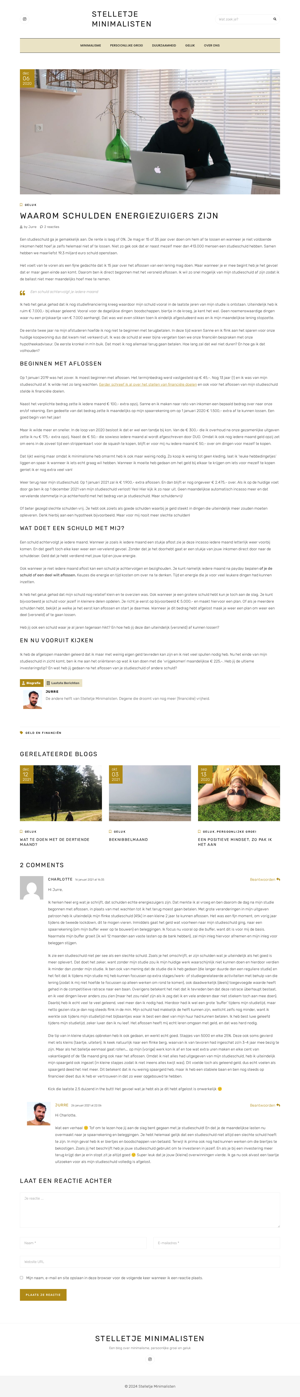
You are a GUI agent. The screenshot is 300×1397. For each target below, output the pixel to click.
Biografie (33, 683)
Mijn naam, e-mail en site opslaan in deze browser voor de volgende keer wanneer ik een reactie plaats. (114, 1278)
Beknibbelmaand (128, 839)
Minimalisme (90, 45)
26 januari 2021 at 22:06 (86, 1105)
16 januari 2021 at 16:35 (89, 879)
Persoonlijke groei (126, 45)
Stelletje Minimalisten (150, 1338)
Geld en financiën (44, 733)
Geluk (190, 45)
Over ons (212, 45)
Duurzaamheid (164, 45)
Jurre (62, 1105)
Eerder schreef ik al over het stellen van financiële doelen (148, 384)
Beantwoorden (262, 879)
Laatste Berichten (65, 683)
